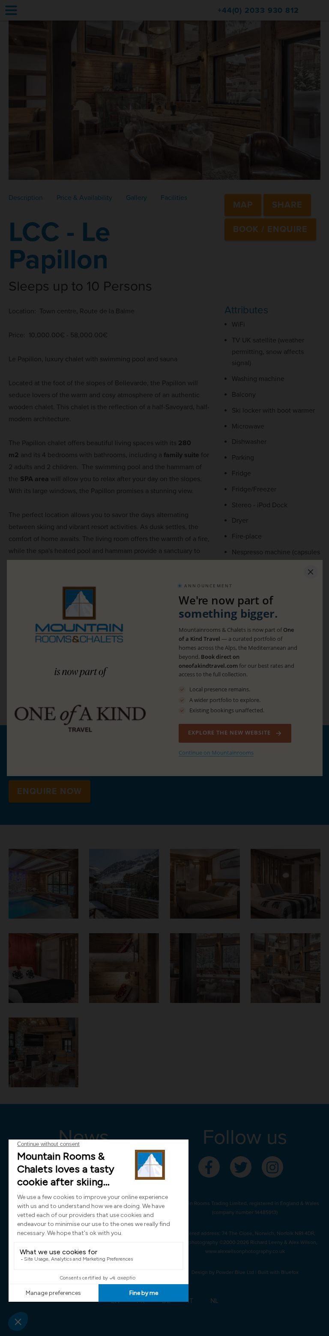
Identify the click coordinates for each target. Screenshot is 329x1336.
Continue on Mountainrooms (216, 752)
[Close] (310, 572)
